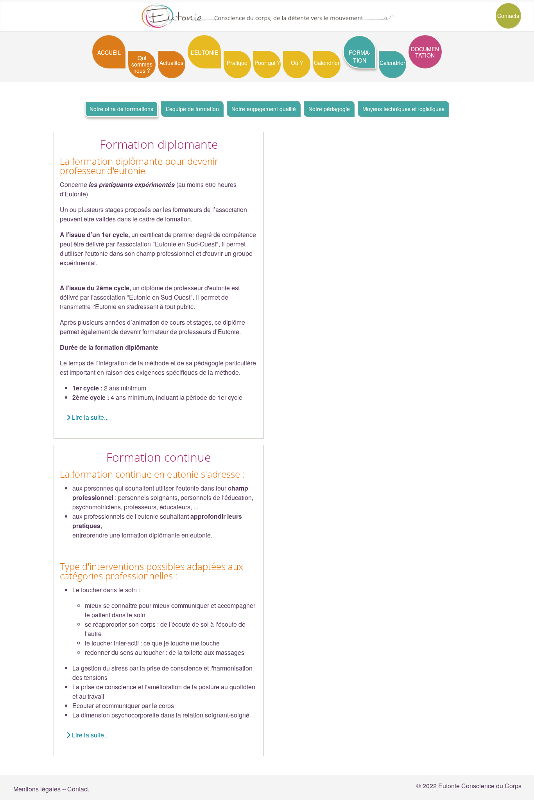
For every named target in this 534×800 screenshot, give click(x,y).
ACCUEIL (109, 52)
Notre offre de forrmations (121, 109)
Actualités (171, 63)
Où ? (297, 63)
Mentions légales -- (39, 788)
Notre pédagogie (329, 109)
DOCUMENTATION (425, 52)
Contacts (508, 16)
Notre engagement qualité (263, 109)
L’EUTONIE (204, 52)
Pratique (237, 63)
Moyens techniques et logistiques (403, 109)
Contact (78, 788)
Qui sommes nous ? (141, 64)
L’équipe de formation (192, 109)
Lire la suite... (89, 417)
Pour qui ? (267, 63)
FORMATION (360, 56)
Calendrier (327, 63)
